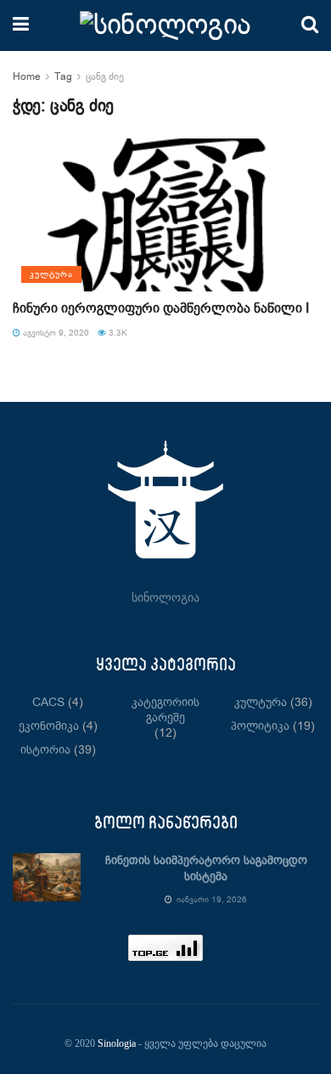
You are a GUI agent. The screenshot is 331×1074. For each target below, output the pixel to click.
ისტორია (45, 750)
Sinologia (117, 1043)
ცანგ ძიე (105, 77)
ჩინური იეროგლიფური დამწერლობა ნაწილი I (161, 309)
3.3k (116, 333)
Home (27, 77)
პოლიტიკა (260, 726)
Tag (63, 77)
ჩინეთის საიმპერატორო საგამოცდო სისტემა (206, 869)
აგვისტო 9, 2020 (54, 333)
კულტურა (51, 274)
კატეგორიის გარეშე (165, 710)
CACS (48, 702)
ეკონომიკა (49, 726)
